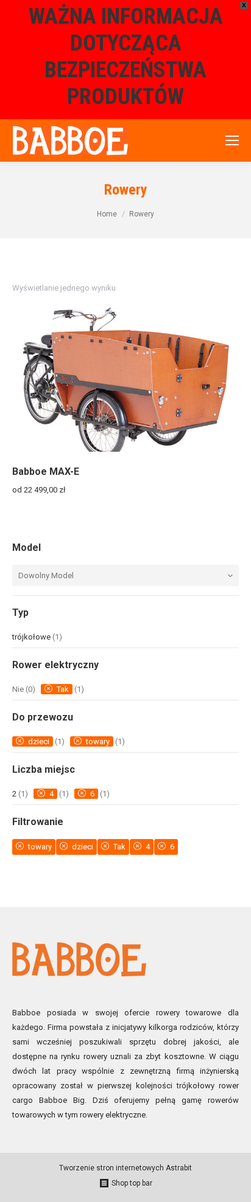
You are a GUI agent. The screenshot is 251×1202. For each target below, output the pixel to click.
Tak (63, 689)
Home (107, 214)
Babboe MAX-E (45, 471)
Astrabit (178, 1168)
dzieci (38, 741)
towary (98, 741)
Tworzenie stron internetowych (111, 1168)
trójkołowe (31, 636)
